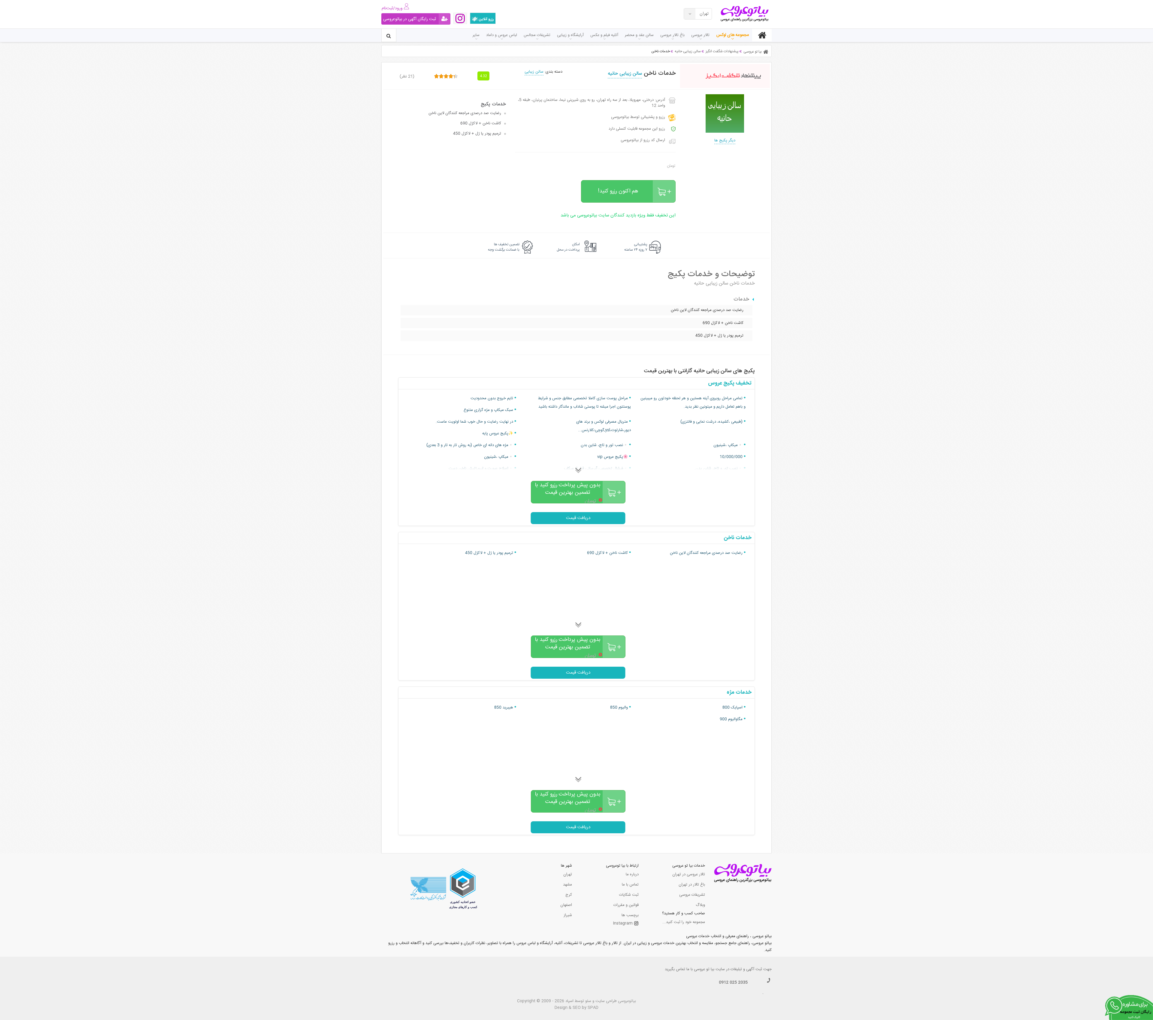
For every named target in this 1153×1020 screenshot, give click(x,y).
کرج (568, 895)
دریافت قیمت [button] (578, 518)
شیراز (568, 915)
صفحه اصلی (762, 35)
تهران (567, 874)
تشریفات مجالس (537, 35)
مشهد (567, 884)
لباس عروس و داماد (501, 35)
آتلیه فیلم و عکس (604, 35)
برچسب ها (630, 915)
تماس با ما (630, 884)
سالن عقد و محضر (639, 35)
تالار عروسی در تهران (688, 874)
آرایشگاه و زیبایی (570, 35)
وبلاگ (700, 905)
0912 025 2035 (733, 982)
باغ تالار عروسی (672, 35)
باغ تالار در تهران (692, 884)
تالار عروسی (700, 35)
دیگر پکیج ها (724, 140)
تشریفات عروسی (692, 895)
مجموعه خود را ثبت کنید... (683, 922)
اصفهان (566, 905)
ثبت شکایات (629, 895)
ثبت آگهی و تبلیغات (746, 969)
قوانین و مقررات (626, 905)
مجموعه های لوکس (732, 35)
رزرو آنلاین (486, 19)
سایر (476, 35)
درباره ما (632, 874)
